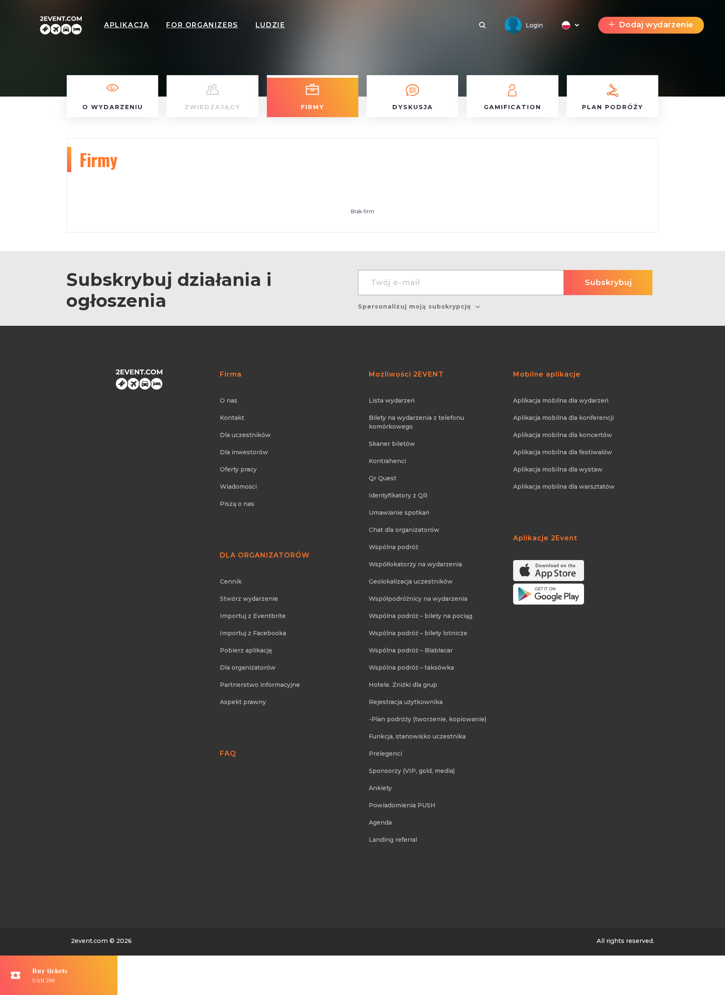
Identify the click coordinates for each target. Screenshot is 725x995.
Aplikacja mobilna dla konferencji (563, 418)
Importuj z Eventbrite (253, 616)
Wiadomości (238, 486)
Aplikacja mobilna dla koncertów (562, 435)
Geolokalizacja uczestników (411, 581)
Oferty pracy (238, 469)
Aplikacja (126, 25)
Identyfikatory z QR (398, 495)
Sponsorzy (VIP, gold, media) (412, 771)
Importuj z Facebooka (253, 633)
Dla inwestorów (244, 452)
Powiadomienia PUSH (402, 805)
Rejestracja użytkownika (406, 702)
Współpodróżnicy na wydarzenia (418, 598)
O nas (228, 400)
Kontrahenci (387, 461)
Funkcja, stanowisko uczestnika (417, 736)
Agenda (380, 822)
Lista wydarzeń (392, 400)
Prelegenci (385, 753)
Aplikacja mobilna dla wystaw (557, 469)
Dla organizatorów (248, 667)
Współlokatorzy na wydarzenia (415, 564)
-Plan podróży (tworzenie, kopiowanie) (427, 719)
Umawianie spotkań (399, 512)
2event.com (89, 941)
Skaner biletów (392, 444)
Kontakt (232, 418)
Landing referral (393, 839)
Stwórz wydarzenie (249, 598)
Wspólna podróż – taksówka (411, 667)
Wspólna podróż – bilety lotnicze (418, 633)
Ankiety (380, 788)
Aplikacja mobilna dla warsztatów (564, 486)
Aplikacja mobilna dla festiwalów (562, 452)
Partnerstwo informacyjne (260, 685)
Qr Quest (382, 478)
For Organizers (202, 25)
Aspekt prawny (243, 702)
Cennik (231, 581)
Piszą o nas (237, 504)
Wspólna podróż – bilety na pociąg (420, 616)
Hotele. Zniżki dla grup (403, 685)
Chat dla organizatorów (404, 530)
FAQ (228, 753)
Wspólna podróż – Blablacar (411, 650)
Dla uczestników (245, 435)
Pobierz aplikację (246, 650)
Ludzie (270, 25)
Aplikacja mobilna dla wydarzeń (561, 400)
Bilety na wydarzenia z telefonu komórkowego (416, 422)
